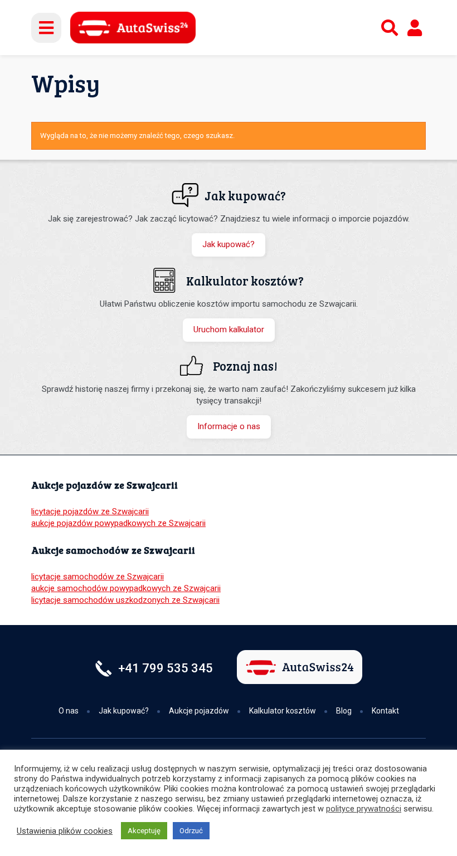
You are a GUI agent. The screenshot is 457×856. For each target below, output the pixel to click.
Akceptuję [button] (144, 831)
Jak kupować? (228, 244)
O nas (69, 710)
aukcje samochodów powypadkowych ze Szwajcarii (126, 588)
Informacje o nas (228, 426)
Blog (344, 710)
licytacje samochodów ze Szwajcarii (97, 577)
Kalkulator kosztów (282, 710)
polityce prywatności (363, 809)
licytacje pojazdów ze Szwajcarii (90, 511)
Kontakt (385, 710)
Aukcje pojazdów (199, 710)
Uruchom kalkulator (228, 329)
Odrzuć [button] (191, 831)
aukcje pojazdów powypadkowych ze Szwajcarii (118, 523)
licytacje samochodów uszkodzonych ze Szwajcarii (125, 600)
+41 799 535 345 (165, 668)
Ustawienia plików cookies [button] (65, 831)
